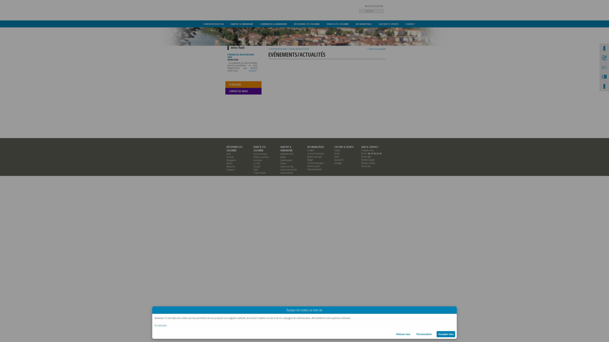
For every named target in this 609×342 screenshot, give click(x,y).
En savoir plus (161, 325)
